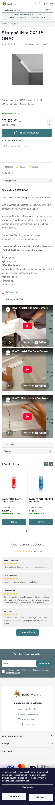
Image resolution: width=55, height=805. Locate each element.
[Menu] (51, 3)
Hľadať (47, 10)
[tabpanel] (14, 498)
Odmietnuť (14, 796)
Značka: (7, 173)
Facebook (29, 724)
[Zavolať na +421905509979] (35, 4)
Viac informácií (22, 780)
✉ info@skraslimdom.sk (36, 17)
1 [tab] (26, 531)
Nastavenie (27, 787)
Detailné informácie (27, 104)
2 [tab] (28, 531)
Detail (14, 522)
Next (51, 464)
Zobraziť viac (27, 632)
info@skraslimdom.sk (29, 715)
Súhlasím (40, 797)
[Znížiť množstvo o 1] (49, 124)
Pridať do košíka (29, 132)
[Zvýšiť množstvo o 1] (49, 121)
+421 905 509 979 (29, 719)
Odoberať (44, 663)
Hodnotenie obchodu (27, 544)
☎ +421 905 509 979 (18, 17)
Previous (46, 464)
